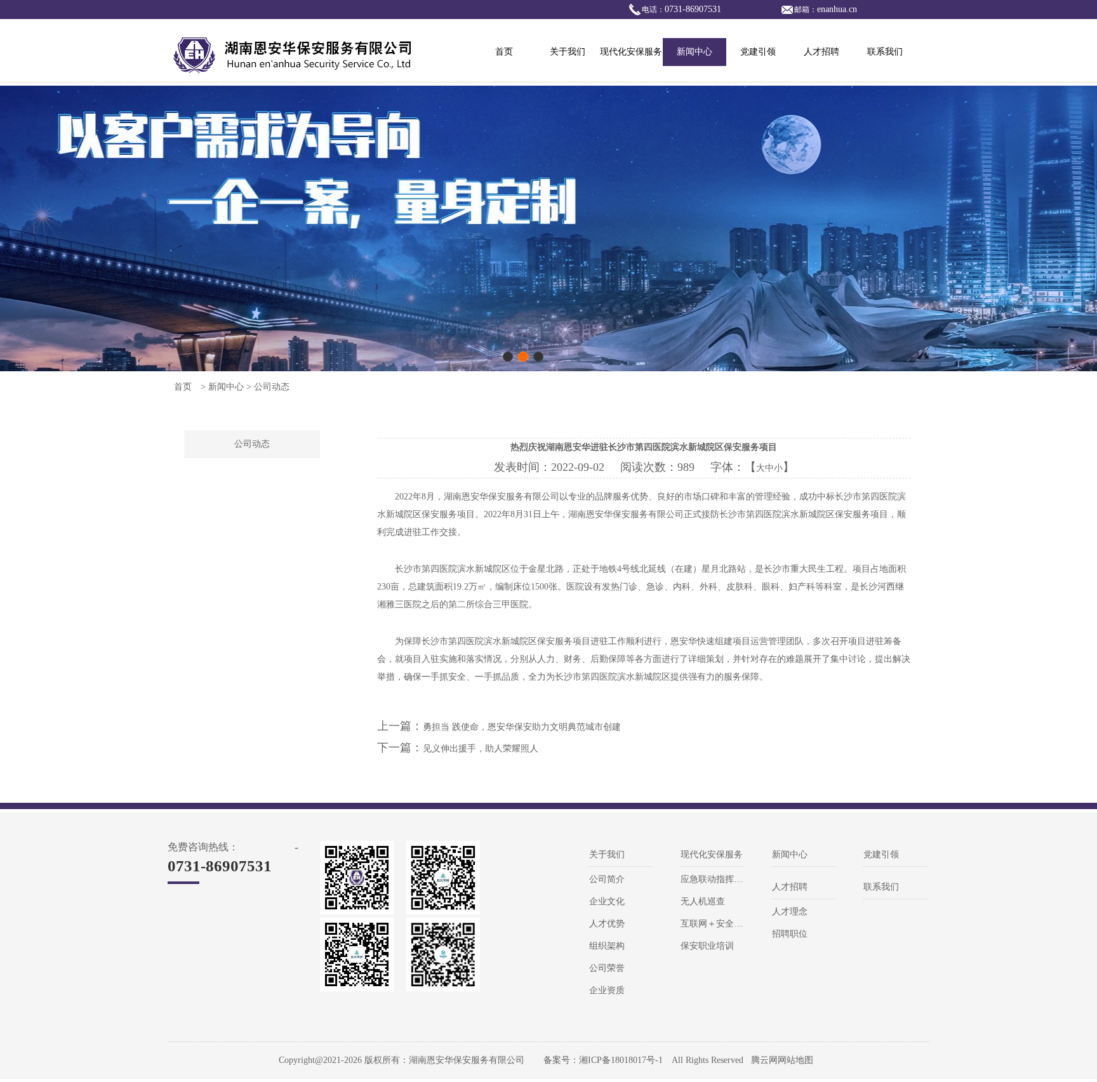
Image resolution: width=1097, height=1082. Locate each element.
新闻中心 (694, 51)
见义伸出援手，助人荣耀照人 (480, 748)
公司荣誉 (607, 968)
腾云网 (764, 1060)
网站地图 (795, 1060)
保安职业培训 (707, 946)
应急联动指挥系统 (716, 879)
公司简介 (607, 879)
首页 (504, 51)
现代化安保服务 (631, 51)
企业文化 (607, 901)
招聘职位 (790, 934)
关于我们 (567, 51)
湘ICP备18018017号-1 (621, 1060)
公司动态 (252, 444)
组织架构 (607, 946)
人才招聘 (821, 51)
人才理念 (790, 911)
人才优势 (607, 923)
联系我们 (885, 51)
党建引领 (758, 51)
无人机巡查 (703, 901)
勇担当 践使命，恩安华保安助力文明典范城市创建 (522, 727)
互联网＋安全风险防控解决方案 (743, 923)
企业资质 (607, 990)
